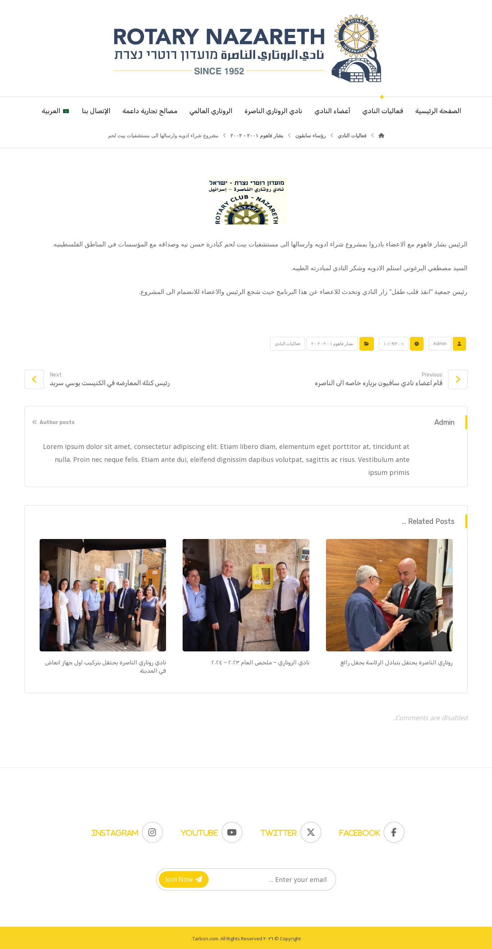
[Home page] (381, 135)
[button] (370, 830)
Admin (440, 343)
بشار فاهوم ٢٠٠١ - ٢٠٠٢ (332, 343)
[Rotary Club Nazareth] (246, 48)
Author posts (57, 422)
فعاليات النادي (287, 343)
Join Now (179, 879)
